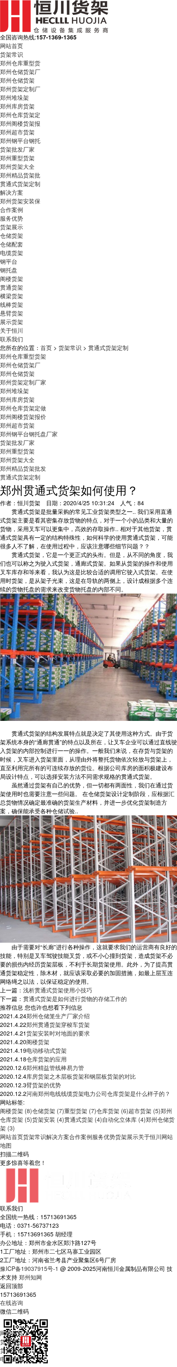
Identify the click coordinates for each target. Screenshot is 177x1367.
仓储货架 (11, 235)
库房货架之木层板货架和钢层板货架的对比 (81, 1076)
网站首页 (11, 45)
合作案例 (11, 209)
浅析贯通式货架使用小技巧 (57, 990)
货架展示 (11, 227)
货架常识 (11, 54)
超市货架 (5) (144, 1111)
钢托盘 (8, 270)
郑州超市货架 (17, 132)
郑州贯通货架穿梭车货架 (58, 1024)
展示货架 (11, 322)
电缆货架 (11, 253)
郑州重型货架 (17, 158)
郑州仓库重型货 (20, 63)
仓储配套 (11, 244)
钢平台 (8, 261)
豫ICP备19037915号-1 (29, 1268)
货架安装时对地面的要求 (58, 1033)
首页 (46, 347)
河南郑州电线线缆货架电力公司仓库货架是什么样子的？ (98, 1093)
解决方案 (11, 192)
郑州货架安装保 (20, 201)
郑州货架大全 (17, 166)
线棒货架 (11, 304)
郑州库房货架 (17, 106)
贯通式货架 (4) (83, 1119)
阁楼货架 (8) (16, 1111)
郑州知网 (30, 1277)
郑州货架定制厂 (20, 89)
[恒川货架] (54, 16)
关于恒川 (11, 330)
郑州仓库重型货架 (23, 356)
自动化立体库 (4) (124, 1119)
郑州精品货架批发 (23, 468)
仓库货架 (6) (112, 1111)
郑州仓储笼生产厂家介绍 (58, 1016)
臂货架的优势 (43, 1085)
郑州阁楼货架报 (20, 123)
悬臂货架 (11, 313)
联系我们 (11, 339)
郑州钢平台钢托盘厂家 (29, 434)
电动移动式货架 (46, 1050)
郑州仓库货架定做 (23, 408)
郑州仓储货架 (17, 80)
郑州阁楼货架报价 (23, 416)
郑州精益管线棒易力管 (55, 1067)
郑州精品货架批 (20, 175)
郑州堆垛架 (14, 97)
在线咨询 (11, 1302)
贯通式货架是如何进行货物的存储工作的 (75, 998)
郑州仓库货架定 (20, 114)
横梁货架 (11, 296)
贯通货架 (11, 287)
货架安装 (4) (48, 1119)
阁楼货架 (11, 278)
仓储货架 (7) (48, 1111)
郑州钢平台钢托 (20, 140)
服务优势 (11, 218)
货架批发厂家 (17, 149)
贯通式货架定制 (20, 184)
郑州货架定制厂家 (23, 382)
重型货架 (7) (80, 1111)
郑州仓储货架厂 (20, 71)
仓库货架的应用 (46, 1059)
